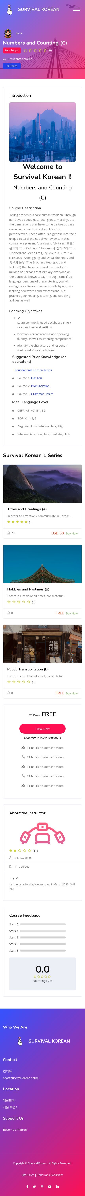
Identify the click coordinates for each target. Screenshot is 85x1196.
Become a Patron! (15, 1129)
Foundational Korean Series (33, 370)
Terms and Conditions (50, 1175)
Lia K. (19, 33)
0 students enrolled (19, 59)
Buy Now (72, 533)
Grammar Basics (42, 394)
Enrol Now (43, 729)
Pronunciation (40, 386)
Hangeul (36, 378)
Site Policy (28, 1175)
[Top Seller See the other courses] (42, 484)
